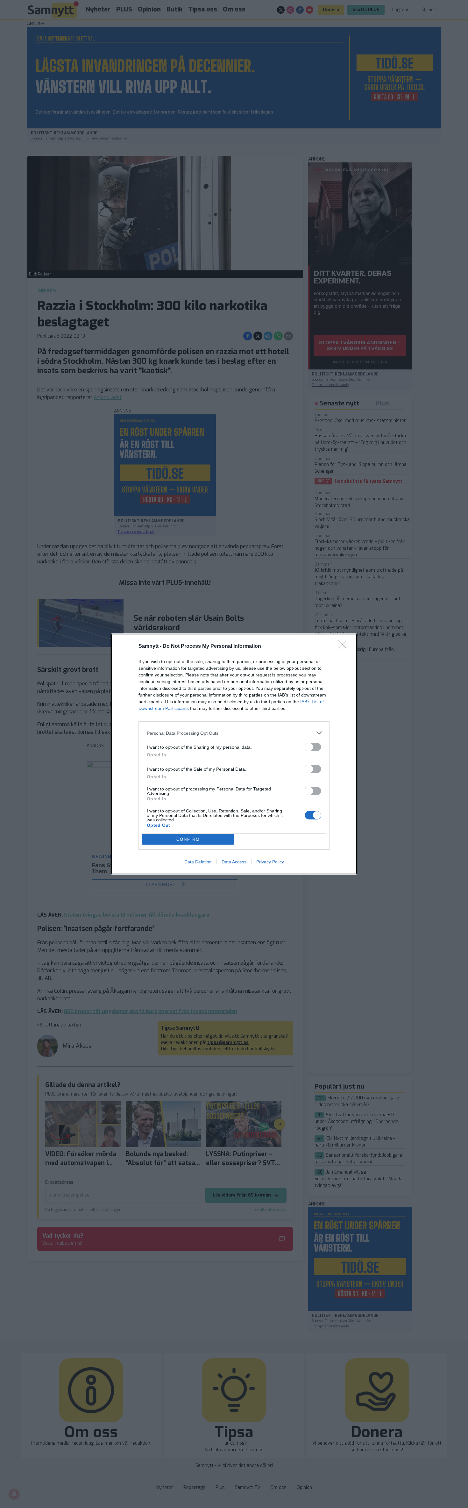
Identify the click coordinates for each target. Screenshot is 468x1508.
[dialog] (234, 754)
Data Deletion (198, 861)
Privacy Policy (270, 861)
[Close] (344, 646)
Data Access (234, 861)
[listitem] (234, 733)
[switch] (313, 747)
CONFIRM (188, 839)
